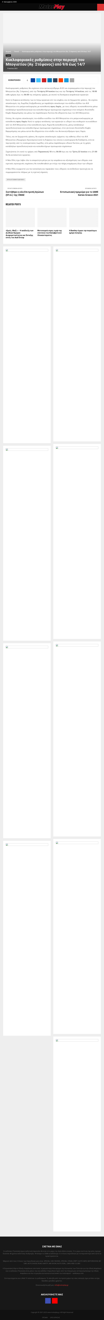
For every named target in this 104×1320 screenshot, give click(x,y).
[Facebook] (48, 1301)
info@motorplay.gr (61, 1285)
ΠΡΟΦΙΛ (45, 1317)
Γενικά (8, 55)
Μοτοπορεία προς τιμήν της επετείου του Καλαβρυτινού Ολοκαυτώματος (49, 233)
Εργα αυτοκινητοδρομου (15, 179)
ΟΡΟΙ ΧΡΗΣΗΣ (55, 1317)
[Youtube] (55, 1301)
